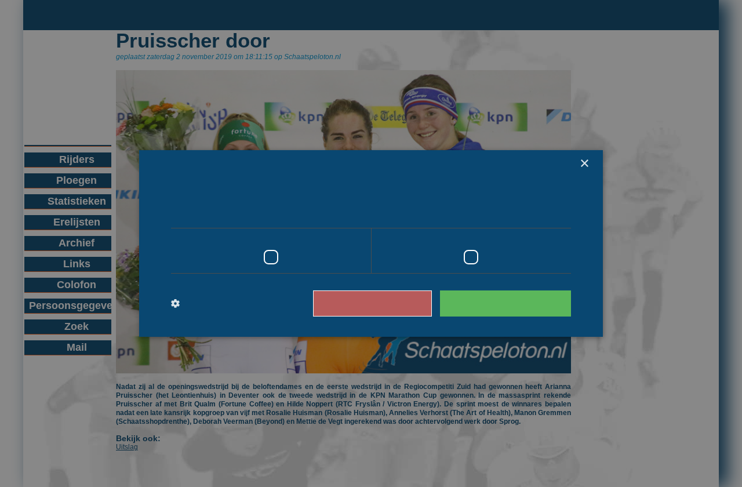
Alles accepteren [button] (511, 302)
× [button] (584, 163)
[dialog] (371, 243)
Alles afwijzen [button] (389, 302)
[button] (219, 304)
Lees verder (522, 211)
